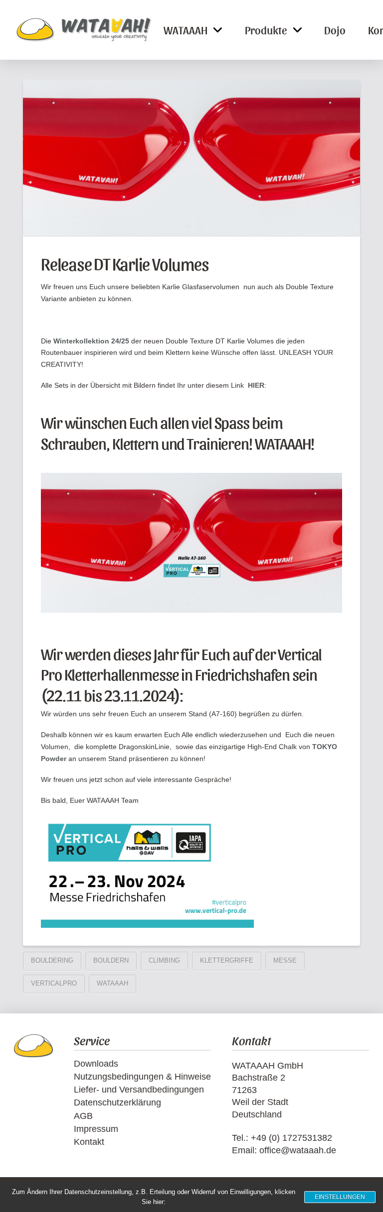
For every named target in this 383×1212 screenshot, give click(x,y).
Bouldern (111, 960)
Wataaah (112, 983)
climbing (164, 960)
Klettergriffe (226, 960)
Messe (285, 960)
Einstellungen (340, 1197)
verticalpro (54, 983)
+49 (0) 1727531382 (291, 1138)
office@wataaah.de (297, 1150)
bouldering (52, 960)
